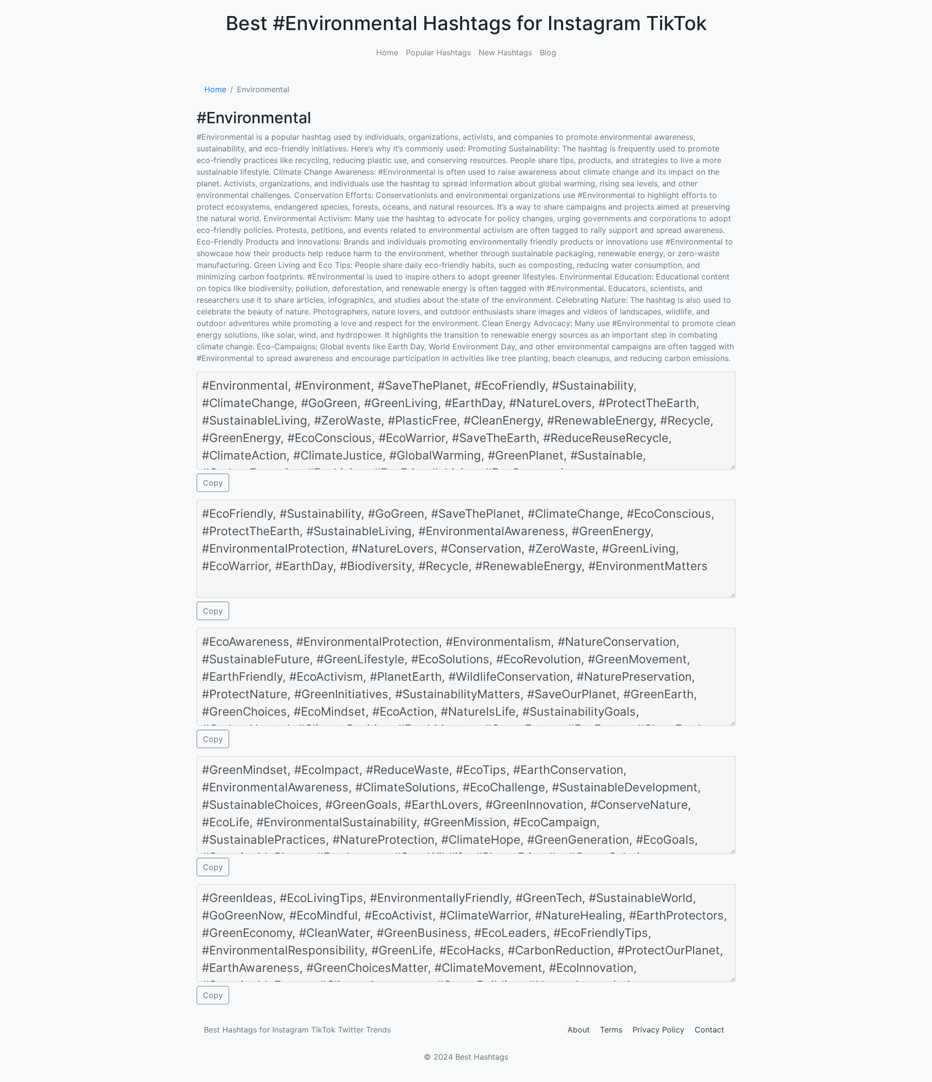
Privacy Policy (658, 1029)
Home (387, 52)
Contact (709, 1029)
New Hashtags (505, 52)
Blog (548, 52)
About (578, 1029)
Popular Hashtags (438, 52)
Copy (213, 483)
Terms (611, 1029)
